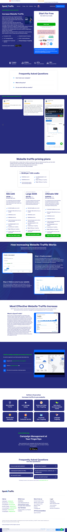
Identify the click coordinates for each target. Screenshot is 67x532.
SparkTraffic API (37, 512)
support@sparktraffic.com (43, 480)
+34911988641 (11, 502)
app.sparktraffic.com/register (19, 360)
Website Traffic (37, 505)
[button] (18, 6)
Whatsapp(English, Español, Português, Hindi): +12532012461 (24, 505)
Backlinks (36, 507)
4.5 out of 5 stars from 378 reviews (51, 2)
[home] (8, 6)
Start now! (46, 24)
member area (52, 6)
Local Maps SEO (37, 508)
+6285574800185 (13, 508)
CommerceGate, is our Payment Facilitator (24, 510)
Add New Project (14, 365)
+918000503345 (11, 509)
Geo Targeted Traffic (38, 503)
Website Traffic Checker (39, 502)
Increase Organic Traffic (39, 500)
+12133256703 (10, 501)
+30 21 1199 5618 (12, 504)
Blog (35, 6)
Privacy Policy (52, 506)
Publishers (31, 6)
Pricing (23, 6)
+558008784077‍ (12, 506)
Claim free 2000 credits (14, 235)
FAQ (27, 6)
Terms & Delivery (53, 505)
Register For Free (60, 6)
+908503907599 (12, 511)
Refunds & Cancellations (55, 508)
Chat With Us (20, 500)
